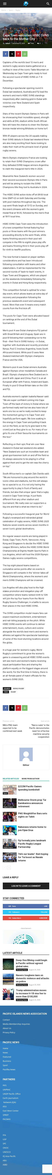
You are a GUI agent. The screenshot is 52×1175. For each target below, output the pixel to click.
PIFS (5, 1085)
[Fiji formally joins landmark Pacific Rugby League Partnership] (10, 844)
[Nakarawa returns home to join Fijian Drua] (10, 830)
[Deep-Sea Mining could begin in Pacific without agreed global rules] (8, 964)
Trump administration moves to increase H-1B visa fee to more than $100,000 (31, 993)
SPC (4, 1143)
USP (4, 1139)
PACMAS (7, 1119)
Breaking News (22, 970)
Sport (11, 10)
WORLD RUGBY (18, 688)
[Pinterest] (18, 54)
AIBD (5, 1164)
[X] (12, 54)
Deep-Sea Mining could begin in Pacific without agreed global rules (31, 963)
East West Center (11, 1110)
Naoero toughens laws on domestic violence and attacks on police (32, 978)
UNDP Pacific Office (12, 1093)
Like (45, 906)
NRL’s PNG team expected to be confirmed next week (12, 728)
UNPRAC (7, 1089)
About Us (7, 1028)
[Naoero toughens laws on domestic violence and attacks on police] (8, 979)
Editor (7, 43)
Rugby (18, 10)
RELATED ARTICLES (11, 779)
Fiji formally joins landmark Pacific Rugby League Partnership (32, 843)
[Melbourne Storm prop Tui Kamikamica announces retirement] (10, 803)
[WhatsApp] (24, 54)
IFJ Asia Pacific (9, 1156)
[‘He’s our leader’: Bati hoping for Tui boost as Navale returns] (10, 857)
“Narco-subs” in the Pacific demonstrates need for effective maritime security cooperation (39, 731)
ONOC (6, 1147)
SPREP (5, 1115)
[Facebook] (5, 54)
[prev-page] (4, 867)
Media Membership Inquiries (16, 1024)
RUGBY (13, 692)
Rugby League (8, 807)
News (5, 1052)
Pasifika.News (9, 1069)
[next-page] (9, 867)
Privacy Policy (9, 1032)
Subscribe (43, 918)
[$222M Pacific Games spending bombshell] (10, 790)
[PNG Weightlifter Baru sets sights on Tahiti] (10, 817)
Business (7, 1061)
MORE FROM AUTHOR (30, 779)
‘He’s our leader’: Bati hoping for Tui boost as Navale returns (33, 857)
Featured (7, 1056)
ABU (5, 1160)
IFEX (5, 1106)
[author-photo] (26, 761)
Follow (44, 912)
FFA (4, 1135)
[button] (4, 4)
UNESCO (7, 1152)
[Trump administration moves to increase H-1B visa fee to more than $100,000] (8, 994)
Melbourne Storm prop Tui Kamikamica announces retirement (32, 803)
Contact (6, 1019)
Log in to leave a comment (26, 886)
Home (3, 10)
